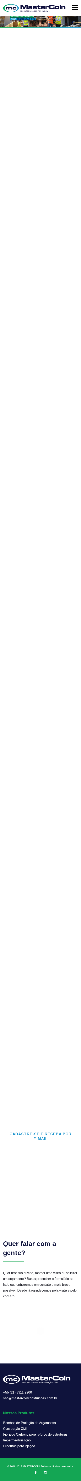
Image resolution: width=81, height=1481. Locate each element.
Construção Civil (15, 1428)
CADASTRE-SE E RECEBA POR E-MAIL (40, 1136)
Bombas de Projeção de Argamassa (29, 1423)
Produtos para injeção (19, 1446)
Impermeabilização (17, 1440)
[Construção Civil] (40, 645)
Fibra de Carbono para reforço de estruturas (35, 1434)
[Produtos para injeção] (40, 902)
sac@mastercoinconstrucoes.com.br (30, 1398)
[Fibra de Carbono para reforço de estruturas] (40, 731)
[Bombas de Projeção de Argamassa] (40, 559)
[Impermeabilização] (40, 816)
